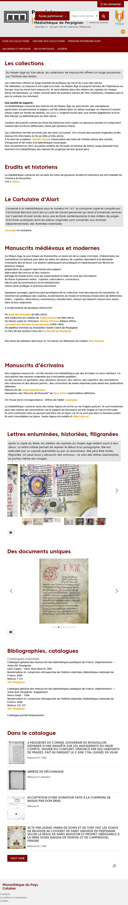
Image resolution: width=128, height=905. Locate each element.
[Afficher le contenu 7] (69, 627)
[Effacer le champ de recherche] (97, 15)
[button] (16, 41)
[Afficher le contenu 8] (72, 627)
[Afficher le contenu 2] (56, 627)
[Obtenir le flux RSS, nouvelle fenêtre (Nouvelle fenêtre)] (115, 865)
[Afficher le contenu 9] (75, 627)
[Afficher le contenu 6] (67, 627)
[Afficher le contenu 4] (61, 627)
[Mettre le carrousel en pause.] (10, 532)
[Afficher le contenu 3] (59, 627)
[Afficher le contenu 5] (64, 627)
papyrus (54, 112)
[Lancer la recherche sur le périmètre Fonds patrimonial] (104, 15)
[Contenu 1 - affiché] (53, 627)
